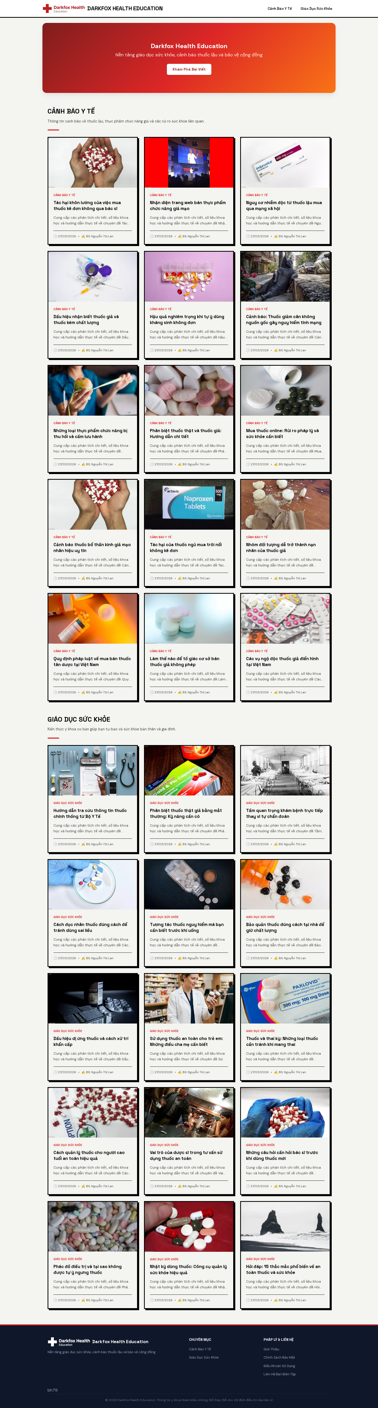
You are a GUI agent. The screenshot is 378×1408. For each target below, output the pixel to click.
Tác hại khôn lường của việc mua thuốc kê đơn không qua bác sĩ (87, 206)
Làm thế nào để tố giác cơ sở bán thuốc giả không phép (184, 662)
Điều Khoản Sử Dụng (279, 1366)
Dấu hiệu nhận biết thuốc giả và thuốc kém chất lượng (86, 320)
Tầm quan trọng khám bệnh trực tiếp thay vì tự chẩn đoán (284, 813)
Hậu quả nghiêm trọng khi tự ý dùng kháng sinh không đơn (187, 320)
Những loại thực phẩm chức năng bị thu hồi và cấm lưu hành (90, 434)
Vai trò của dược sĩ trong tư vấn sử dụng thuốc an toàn (186, 1155)
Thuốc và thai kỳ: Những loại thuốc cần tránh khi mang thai (282, 1041)
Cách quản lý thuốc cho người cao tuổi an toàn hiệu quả (89, 1155)
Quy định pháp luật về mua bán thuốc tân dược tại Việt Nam (92, 662)
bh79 (53, 1390)
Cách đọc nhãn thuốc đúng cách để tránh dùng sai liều (90, 927)
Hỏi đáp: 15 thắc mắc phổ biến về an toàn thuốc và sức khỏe (283, 1269)
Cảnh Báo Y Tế (280, 8)
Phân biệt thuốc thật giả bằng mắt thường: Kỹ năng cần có (186, 813)
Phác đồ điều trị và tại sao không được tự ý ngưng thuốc (87, 1269)
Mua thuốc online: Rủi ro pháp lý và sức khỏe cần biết (282, 434)
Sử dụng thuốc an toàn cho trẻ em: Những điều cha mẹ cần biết (186, 1041)
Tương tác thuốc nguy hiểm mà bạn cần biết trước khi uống (187, 927)
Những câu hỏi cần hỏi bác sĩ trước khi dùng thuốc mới (282, 1155)
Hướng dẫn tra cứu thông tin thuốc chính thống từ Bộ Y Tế (90, 813)
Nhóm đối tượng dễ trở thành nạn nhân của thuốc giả (281, 548)
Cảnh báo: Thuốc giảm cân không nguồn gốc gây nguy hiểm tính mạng (283, 320)
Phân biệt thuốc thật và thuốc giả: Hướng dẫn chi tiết (185, 434)
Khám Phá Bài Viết (189, 69)
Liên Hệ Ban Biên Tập (280, 1374)
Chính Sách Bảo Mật (279, 1357)
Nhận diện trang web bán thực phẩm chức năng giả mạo (188, 206)
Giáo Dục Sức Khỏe (316, 8)
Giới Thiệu (271, 1349)
